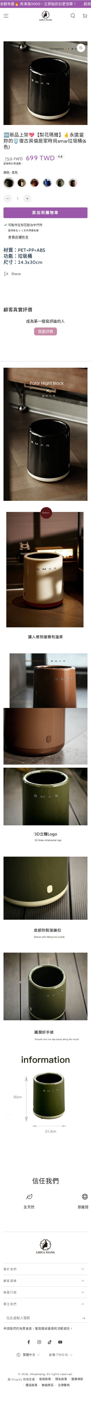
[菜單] (6, 16)
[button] (73, 16)
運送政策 (31, 1385)
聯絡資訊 (47, 1385)
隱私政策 (61, 1379)
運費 (18, 163)
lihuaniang (37, 1374)
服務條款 (77, 1379)
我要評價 (45, 331)
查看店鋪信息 (18, 237)
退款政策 (45, 1379)
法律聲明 (64, 1385)
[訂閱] (85, 1318)
